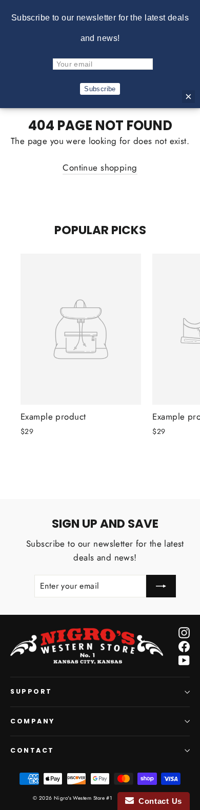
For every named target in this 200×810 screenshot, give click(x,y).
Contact (32, 750)
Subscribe (100, 89)
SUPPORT (31, 691)
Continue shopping (100, 167)
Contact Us (158, 801)
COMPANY (32, 721)
